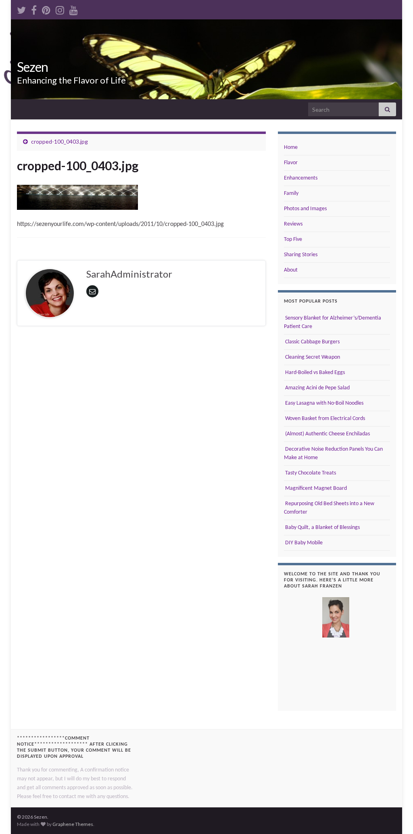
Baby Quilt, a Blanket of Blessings (322, 528)
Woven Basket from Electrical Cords (324, 419)
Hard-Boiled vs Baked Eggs (314, 373)
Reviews (293, 224)
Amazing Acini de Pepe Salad (317, 388)
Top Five (293, 239)
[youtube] (73, 9)
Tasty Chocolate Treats (310, 473)
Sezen (32, 67)
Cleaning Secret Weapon (312, 357)
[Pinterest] (46, 9)
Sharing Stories (300, 255)
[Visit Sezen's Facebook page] (34, 9)
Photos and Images (305, 209)
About (291, 270)
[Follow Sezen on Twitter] (21, 9)
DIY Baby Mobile (303, 543)
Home (291, 147)
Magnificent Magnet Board (315, 488)
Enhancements (300, 178)
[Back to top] (395, 816)
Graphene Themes (72, 824)
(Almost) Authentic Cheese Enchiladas (327, 434)
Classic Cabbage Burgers (312, 342)
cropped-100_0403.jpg (59, 141)
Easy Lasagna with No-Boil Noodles (323, 403)
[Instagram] (60, 9)
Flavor (291, 163)
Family (291, 193)
